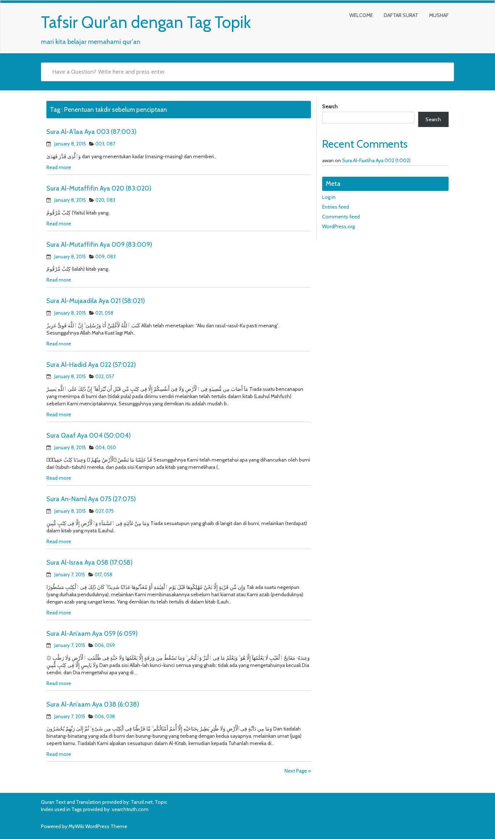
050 (111, 447)
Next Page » (297, 771)
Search (330, 106)
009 (100, 256)
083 (111, 200)
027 (99, 511)
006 (99, 645)
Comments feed (341, 216)
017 (98, 574)
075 (109, 511)
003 (99, 144)
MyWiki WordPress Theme (97, 826)
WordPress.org (338, 226)
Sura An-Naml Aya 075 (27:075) (91, 499)
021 (99, 313)
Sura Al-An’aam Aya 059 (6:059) (92, 634)
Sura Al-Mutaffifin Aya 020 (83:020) (98, 188)
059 (110, 645)
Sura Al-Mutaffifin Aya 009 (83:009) (99, 245)
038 (110, 716)
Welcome (361, 15)
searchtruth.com (130, 809)
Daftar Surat (401, 15)
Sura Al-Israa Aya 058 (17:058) (89, 562)
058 (109, 313)
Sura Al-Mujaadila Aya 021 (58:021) (95, 301)
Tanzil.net (142, 802)
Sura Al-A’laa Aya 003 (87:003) (91, 132)
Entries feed (335, 207)
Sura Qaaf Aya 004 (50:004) (88, 435)
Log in (329, 197)
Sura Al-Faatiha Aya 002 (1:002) (376, 160)
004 (100, 447)
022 (99, 376)
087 (111, 144)
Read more (58, 167)
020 (99, 200)
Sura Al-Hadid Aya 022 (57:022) (91, 365)
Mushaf (439, 15)
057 (110, 376)
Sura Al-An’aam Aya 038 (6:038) (92, 704)
